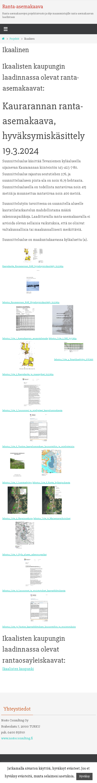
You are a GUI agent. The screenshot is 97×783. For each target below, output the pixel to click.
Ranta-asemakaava (22, 7)
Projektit (14, 39)
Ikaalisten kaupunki (18, 669)
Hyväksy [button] (84, 776)
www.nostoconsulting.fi (17, 738)
